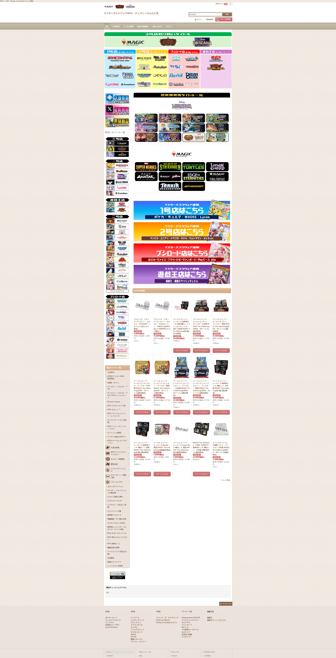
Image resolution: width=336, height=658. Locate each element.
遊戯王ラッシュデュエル (216, 620)
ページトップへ (227, 603)
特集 (140, 656)
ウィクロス (109, 622)
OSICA (133, 634)
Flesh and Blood (163, 620)
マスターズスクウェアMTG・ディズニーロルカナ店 (131, 13)
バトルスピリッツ (137, 630)
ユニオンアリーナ (137, 620)
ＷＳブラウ (186, 622)
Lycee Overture (111, 627)
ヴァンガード (187, 625)
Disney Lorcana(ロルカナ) (166, 622)
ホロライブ (186, 632)
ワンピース (135, 618)
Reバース (185, 627)
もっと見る (226, 480)
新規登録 (210, 19)
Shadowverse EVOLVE (191, 618)
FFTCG (133, 637)
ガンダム (134, 627)
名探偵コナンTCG (112, 625)
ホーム (109, 652)
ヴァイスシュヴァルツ (190, 620)
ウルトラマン (136, 622)
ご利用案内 (207, 656)
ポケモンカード (111, 618)
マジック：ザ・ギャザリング (167, 618)
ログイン (199, 19)
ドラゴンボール (137, 625)
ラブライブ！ (187, 637)
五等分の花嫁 (187, 634)
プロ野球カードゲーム (190, 630)
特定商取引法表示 (209, 652)
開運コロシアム (137, 639)
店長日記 (174, 656)
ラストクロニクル (117, 291)
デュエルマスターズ (113, 620)
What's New (175, 652)
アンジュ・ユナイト (138, 641)
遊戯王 (209, 618)
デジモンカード (137, 632)
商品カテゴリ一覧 (145, 652)
